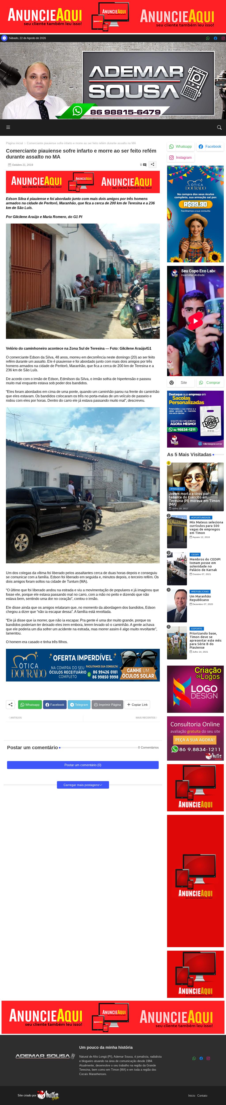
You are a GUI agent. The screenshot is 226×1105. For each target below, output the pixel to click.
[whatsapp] (208, 38)
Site (184, 383)
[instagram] (223, 38)
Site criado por (27, 1095)
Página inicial (14, 143)
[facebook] (215, 38)
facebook (213, 146)
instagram (184, 157)
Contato (202, 1095)
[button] (219, 127)
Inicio (191, 1095)
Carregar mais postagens (81, 785)
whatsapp (184, 146)
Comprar (213, 383)
